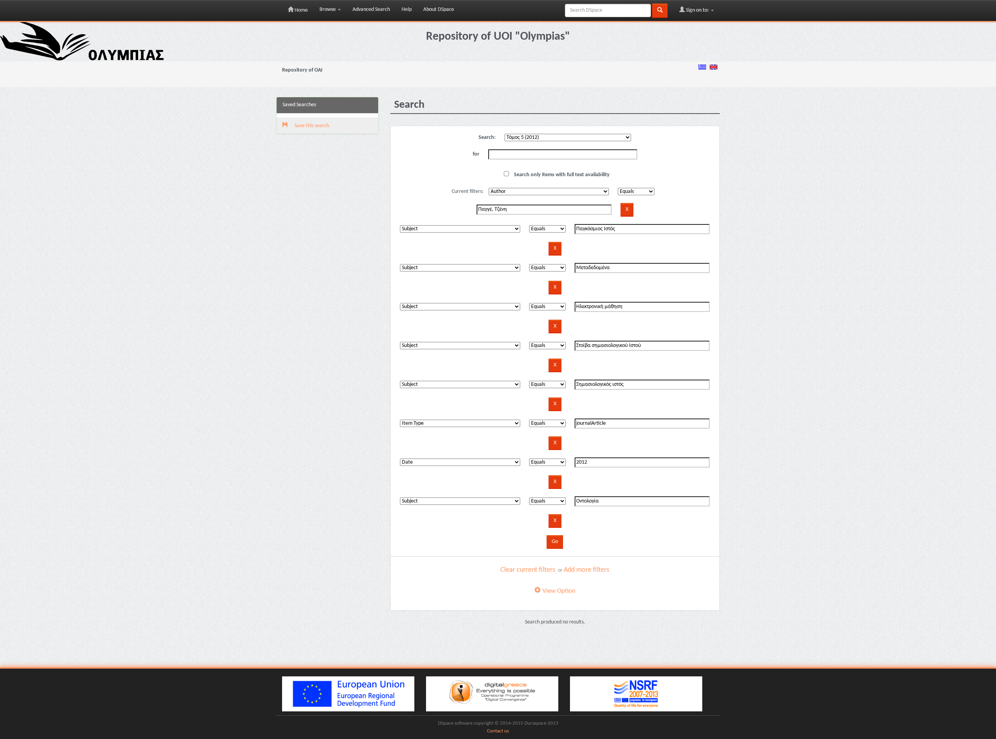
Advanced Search (371, 9)
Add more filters (586, 570)
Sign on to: (697, 10)
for (476, 154)
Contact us (498, 731)
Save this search (311, 126)
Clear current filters (527, 570)
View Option (558, 591)
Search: (487, 137)
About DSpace (438, 9)
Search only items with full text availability (561, 175)
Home (300, 10)
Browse (328, 9)
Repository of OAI (302, 70)
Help (407, 9)
